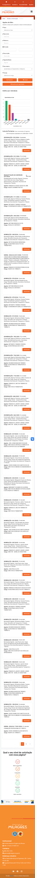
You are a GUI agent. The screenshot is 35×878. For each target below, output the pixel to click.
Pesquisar (10, 79)
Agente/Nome (7, 60)
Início (4, 18)
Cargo (5, 72)
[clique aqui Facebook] (17, 871)
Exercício (6, 34)
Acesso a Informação (12, 18)
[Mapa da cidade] (17, 811)
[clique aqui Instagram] (21, 871)
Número (5, 40)
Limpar (26, 79)
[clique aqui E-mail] (13, 871)
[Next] (30, 744)
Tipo (4, 27)
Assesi (11, 875)
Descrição (6, 53)
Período (6, 47)
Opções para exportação (18, 84)
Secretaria (6, 66)
